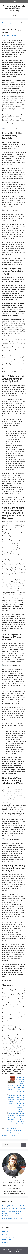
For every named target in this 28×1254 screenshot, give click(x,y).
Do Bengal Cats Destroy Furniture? (13, 1206)
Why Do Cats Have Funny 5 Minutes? (13, 1208)
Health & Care (6, 1239)
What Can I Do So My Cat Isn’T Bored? (20, 1108)
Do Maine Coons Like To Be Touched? (10, 1100)
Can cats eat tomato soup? (12, 1130)
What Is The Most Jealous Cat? (12, 1218)
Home (4, 23)
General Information (14, 23)
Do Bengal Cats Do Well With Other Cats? (11, 1118)
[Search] (23, 1145)
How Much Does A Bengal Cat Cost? (20, 1090)
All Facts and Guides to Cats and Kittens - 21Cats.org (14, 8)
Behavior (5, 1231)
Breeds (4, 1234)
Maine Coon (6, 1242)
